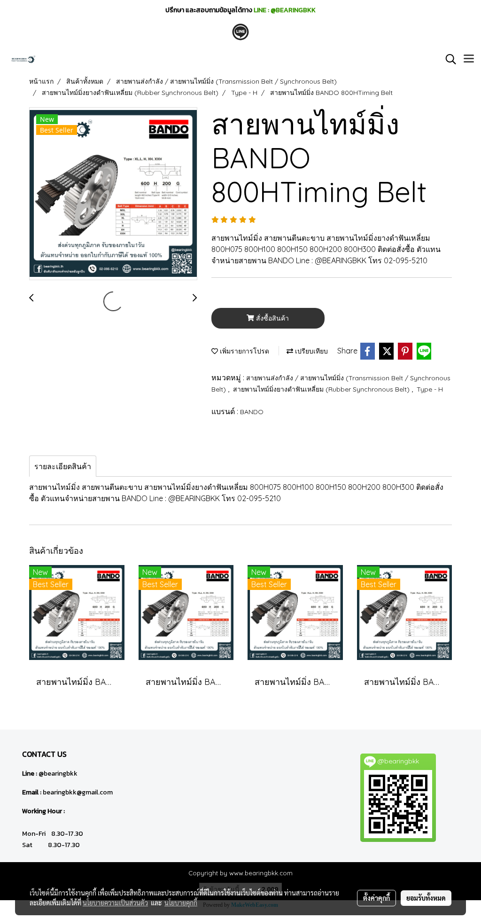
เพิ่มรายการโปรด (243, 351)
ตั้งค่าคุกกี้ (376, 898)
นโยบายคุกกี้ (180, 902)
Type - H (430, 389)
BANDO (252, 412)
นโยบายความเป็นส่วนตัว (115, 902)
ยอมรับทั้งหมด (426, 898)
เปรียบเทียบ (310, 351)
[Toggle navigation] (468, 59)
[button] (447, 59)
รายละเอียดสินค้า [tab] (62, 466)
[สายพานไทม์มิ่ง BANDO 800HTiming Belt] (113, 194)
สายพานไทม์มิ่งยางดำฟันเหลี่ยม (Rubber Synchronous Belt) (322, 389)
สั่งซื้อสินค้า (271, 318)
